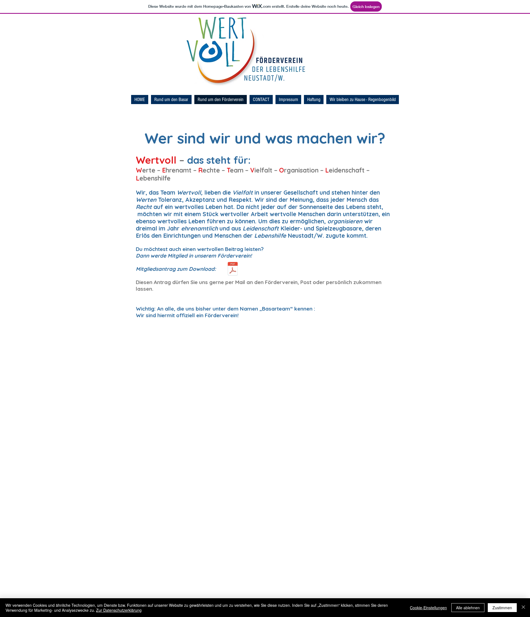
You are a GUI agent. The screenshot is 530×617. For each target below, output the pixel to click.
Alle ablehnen (468, 607)
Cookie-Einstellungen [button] (428, 607)
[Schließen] (523, 608)
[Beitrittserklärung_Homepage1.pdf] (232, 269)
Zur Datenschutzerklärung (119, 610)
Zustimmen (502, 607)
